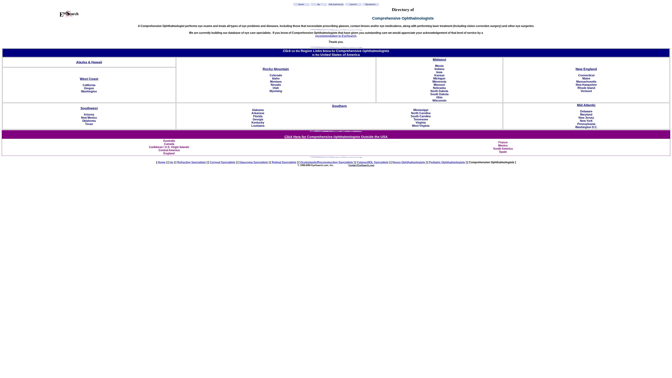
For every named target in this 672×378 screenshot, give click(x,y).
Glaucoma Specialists (253, 162)
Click (288, 137)
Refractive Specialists (191, 162)
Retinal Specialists (284, 162)
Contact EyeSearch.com (361, 165)
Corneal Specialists (222, 162)
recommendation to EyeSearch (335, 35)
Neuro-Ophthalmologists (408, 162)
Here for (300, 137)
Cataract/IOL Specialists (372, 162)
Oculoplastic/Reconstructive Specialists (326, 162)
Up (171, 162)
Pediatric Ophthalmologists (447, 162)
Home (162, 162)
